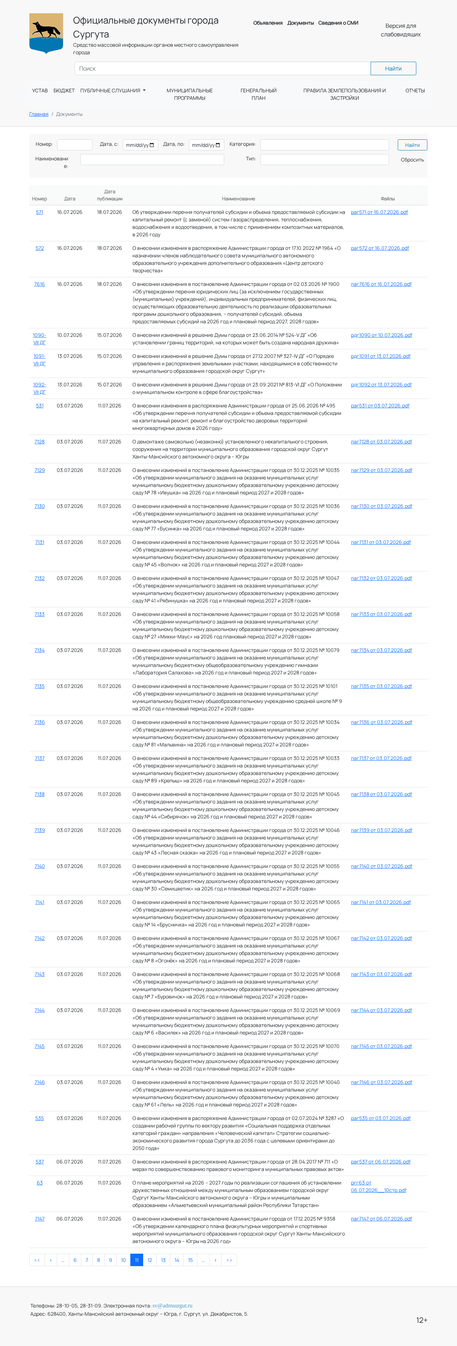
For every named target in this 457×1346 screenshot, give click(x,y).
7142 (40, 938)
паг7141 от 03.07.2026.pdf (381, 902)
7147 (40, 1218)
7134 (40, 650)
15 (190, 1260)
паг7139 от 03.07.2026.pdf (381, 830)
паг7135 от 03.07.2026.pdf (381, 686)
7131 (39, 542)
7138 (40, 794)
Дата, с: (109, 143)
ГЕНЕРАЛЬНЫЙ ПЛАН (259, 94)
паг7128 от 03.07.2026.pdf (381, 441)
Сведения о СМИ (338, 22)
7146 (40, 1082)
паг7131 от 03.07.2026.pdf (381, 542)
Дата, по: (174, 143)
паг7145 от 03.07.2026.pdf (381, 1046)
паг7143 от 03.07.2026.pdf (381, 974)
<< (37, 1260)
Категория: (243, 143)
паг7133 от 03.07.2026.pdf (381, 614)
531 (40, 405)
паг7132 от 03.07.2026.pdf (381, 578)
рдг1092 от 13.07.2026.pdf (381, 384)
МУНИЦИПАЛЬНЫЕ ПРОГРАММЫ (190, 94)
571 (39, 212)
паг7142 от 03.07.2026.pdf (381, 938)
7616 (39, 284)
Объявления (268, 22)
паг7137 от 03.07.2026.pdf (381, 758)
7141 (39, 902)
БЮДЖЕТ (64, 90)
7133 (40, 614)
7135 (40, 686)
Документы (300, 22)
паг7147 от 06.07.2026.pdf (381, 1218)
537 (40, 1161)
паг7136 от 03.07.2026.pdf (381, 722)
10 (123, 1260)
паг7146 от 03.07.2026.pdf (381, 1082)
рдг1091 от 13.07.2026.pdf (381, 356)
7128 (40, 441)
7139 (40, 830)
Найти (393, 68)
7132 (40, 578)
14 (177, 1260)
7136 (40, 722)
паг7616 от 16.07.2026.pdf (381, 284)
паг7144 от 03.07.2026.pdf (381, 1010)
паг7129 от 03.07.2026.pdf (381, 470)
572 (40, 248)
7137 (40, 758)
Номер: (44, 143)
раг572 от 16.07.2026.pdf (380, 248)
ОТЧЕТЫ (415, 90)
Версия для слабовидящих (401, 30)
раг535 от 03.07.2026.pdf (381, 1118)
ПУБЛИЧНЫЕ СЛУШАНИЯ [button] (110, 90)
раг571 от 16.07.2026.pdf (379, 212)
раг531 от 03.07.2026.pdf (380, 405)
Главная (39, 114)
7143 (40, 974)
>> (229, 1260)
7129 (40, 470)
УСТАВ (40, 90)
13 (163, 1260)
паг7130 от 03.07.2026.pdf (381, 506)
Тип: (251, 158)
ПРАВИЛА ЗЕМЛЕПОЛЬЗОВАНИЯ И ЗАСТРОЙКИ (344, 94)
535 (39, 1118)
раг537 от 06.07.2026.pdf (381, 1161)
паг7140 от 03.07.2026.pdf (381, 866)
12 (149, 1260)
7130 (40, 506)
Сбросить (412, 159)
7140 (40, 866)
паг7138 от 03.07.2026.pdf (381, 794)
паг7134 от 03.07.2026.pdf (381, 650)
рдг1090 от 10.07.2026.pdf (381, 335)
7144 (40, 1010)
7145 (40, 1046)
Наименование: (51, 162)
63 (40, 1182)
